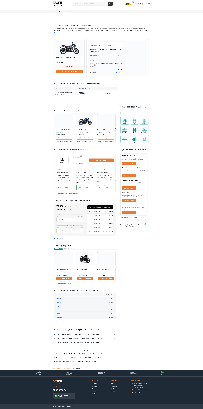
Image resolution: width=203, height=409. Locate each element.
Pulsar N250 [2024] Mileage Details (134, 231)
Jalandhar (59, 298)
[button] (110, 4)
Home (54, 368)
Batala (58, 313)
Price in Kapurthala (64, 138)
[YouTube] (65, 390)
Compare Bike (95, 391)
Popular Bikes (58, 248)
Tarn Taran (59, 309)
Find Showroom (96, 393)
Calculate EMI (58, 238)
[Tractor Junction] (38, 373)
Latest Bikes (95, 386)
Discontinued (69, 66)
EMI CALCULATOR (141, 8)
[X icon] (62, 390)
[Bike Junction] (57, 4)
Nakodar (58, 302)
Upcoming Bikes (69, 248)
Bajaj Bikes (59, 368)
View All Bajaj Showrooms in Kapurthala (131, 217)
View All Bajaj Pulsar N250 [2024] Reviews (66, 193)
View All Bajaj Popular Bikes (62, 283)
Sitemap (113, 391)
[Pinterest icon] (57, 390)
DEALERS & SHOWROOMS (114, 8)
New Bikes (94, 383)
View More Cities (59, 321)
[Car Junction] (164, 373)
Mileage (79, 11)
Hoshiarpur (59, 317)
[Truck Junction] (69, 373)
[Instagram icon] (60, 390)
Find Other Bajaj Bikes (69, 71)
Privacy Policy (115, 386)
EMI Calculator (119, 72)
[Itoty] (101, 373)
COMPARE (89, 8)
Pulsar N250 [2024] (57, 11)
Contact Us (114, 388)
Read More (100, 181)
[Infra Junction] (133, 373)
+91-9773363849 (138, 392)
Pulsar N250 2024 (66, 368)
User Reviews (91, 11)
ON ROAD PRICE (99, 8)
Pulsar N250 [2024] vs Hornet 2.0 (85, 141)
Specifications (71, 11)
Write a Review (101, 160)
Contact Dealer (129, 163)
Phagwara (59, 306)
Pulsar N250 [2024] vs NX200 (105, 141)
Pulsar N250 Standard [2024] (63, 92)
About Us (113, 383)
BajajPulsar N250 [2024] (66, 57)
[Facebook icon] (54, 390)
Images (84, 11)
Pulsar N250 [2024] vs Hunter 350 (64, 141)
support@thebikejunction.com (142, 389)
